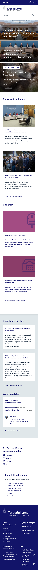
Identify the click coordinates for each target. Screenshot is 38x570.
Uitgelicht (9, 493)
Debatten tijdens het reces (15, 235)
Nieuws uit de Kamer (13, 488)
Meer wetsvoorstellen (12, 431)
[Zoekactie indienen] (33, 15)
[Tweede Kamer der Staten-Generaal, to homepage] (12, 8)
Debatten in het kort (13, 491)
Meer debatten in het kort (13, 385)
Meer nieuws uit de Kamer (14, 196)
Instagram (7, 458)
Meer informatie (12, 496)
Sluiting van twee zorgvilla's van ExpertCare (17, 330)
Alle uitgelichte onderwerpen (15, 300)
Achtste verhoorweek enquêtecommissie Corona (15, 131)
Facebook (7, 455)
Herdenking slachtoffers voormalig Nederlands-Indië (18, 177)
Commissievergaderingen (14, 486)
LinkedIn (7, 461)
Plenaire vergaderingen (14, 483)
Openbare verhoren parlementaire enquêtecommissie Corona (17, 54)
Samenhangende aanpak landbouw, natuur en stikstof (16, 357)
